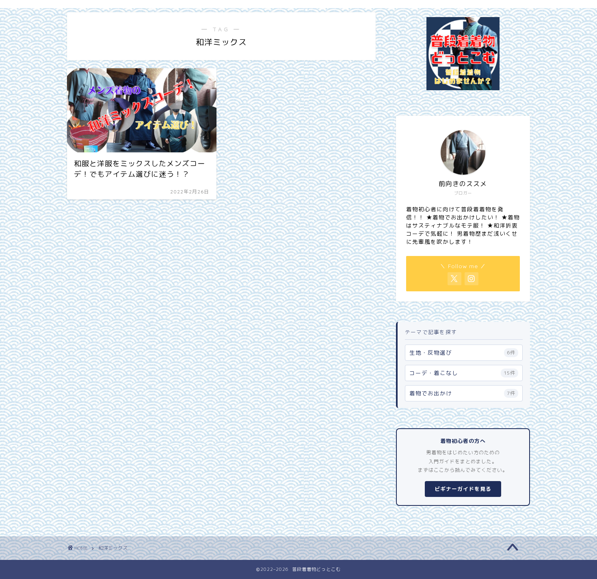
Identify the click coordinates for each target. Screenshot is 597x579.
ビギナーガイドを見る (463, 488)
